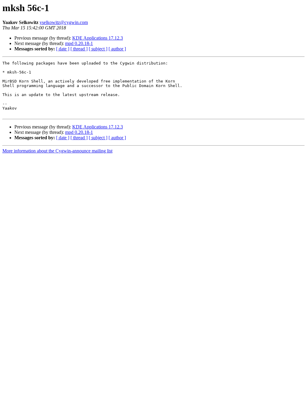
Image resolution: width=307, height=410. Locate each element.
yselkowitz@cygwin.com (64, 22)
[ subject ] (98, 48)
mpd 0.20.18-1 (79, 43)
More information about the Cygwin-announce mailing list (57, 150)
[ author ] (117, 48)
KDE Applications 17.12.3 (97, 38)
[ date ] (62, 48)
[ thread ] (79, 48)
